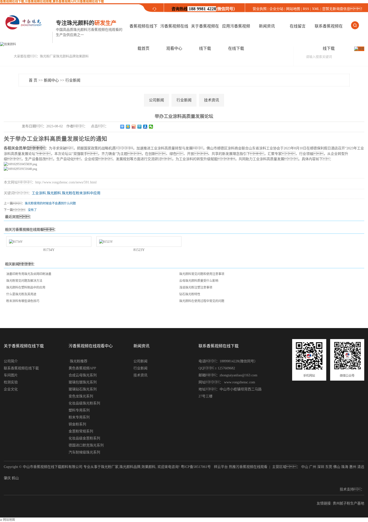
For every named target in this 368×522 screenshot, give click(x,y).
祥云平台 (221, 467)
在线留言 (298, 26)
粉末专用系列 (79, 417)
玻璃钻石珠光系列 (83, 389)
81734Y (49, 250)
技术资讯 (211, 100)
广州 (312, 467)
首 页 (33, 80)
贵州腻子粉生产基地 (348, 503)
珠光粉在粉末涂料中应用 (81, 193)
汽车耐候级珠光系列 (84, 452)
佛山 (336, 467)
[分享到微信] (151, 127)
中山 (304, 467)
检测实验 (11, 382)
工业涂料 (39, 193)
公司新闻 (156, 100)
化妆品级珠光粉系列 (84, 403)
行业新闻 (72, 80)
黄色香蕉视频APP (82, 368)
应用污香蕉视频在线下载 (236, 37)
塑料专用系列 (79, 410)
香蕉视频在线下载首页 (143, 37)
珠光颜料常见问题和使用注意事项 (201, 274)
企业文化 (11, 389)
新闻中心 (51, 80)
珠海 (344, 467)
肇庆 (7, 478)
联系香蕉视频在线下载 (329, 37)
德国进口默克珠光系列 (86, 445)
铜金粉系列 (77, 424)
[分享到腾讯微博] (139, 127)
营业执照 (260, 9)
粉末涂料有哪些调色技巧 (22, 301)
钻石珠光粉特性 (189, 294)
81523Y (139, 250)
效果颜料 (148, 467)
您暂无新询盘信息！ (343, 9)
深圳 (320, 467)
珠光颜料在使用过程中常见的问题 (201, 301)
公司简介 (11, 361)
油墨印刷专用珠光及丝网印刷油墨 (28, 274)
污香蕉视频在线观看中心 (174, 37)
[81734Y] (48, 241)
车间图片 (11, 375)
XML (315, 9)
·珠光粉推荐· (79, 361)
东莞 (328, 467)
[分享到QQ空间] (128, 127)
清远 (360, 467)
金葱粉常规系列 (81, 431)
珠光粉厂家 (109, 467)
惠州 (352, 467)
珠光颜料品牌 (129, 467)
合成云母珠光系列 (83, 375)
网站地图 (293, 9)
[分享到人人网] (145, 127)
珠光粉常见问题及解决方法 (24, 281)
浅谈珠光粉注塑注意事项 (195, 287)
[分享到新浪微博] (134, 127)
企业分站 (276, 9)
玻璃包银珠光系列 (83, 382)
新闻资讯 (267, 26)
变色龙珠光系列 (81, 396)
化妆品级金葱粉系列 (84, 438)
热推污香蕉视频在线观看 (248, 467)
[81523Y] (138, 241)
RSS (306, 9)
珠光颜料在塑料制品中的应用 (25, 287)
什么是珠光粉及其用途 (21, 294)
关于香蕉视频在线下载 (205, 37)
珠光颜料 (54, 193)
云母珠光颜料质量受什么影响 (198, 281)
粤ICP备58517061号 (196, 467)
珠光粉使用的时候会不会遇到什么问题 (50, 203)
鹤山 (15, 478)
